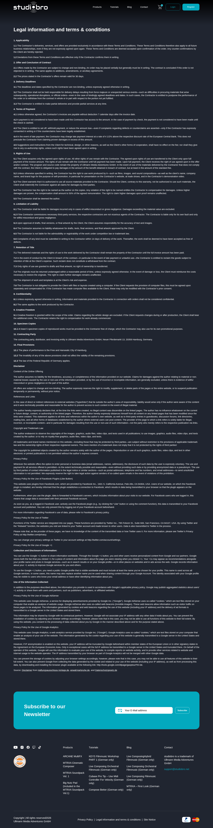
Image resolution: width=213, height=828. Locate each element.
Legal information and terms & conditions (118, 819)
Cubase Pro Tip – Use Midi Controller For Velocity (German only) (106, 780)
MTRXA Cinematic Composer (73, 764)
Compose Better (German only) (106, 789)
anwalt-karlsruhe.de (80, 670)
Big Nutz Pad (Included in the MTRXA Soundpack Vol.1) (73, 788)
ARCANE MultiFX (72, 756)
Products (97, 7)
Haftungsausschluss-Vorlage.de (53, 670)
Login (172, 7)
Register (191, 7)
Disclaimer (27, 670)
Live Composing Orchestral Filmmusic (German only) (104, 768)
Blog (129, 7)
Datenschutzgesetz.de (106, 670)
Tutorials (114, 7)
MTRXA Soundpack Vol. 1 (73, 774)
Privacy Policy (85, 819)
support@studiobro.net (176, 769)
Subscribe (182, 710)
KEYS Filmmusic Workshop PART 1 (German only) (104, 758)
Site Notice (150, 819)
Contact (144, 7)
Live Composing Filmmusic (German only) (141, 778)
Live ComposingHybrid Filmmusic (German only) (140, 758)
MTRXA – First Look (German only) (143, 788)
